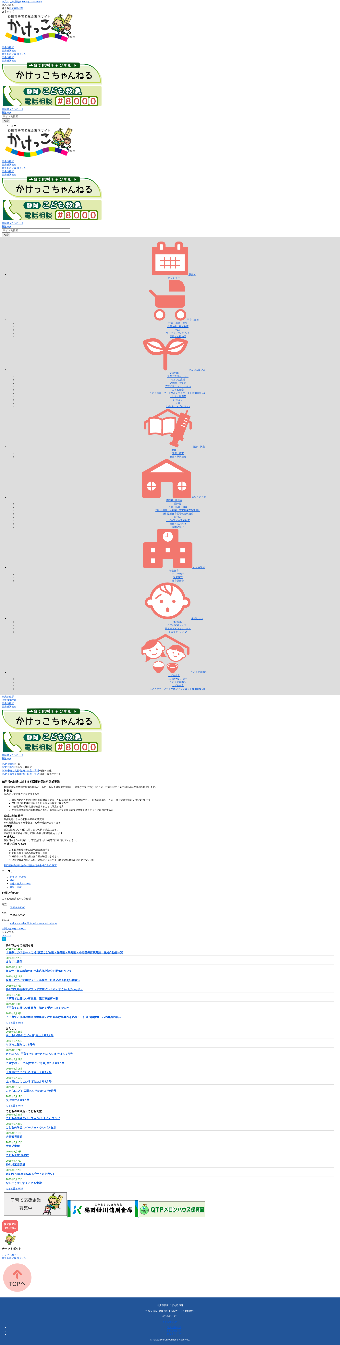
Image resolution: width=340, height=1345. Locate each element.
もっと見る (12, 1022)
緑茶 (20, 8)
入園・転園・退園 (177, 507)
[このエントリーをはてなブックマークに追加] (4, 940)
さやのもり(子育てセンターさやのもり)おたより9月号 (39, 1053)
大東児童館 (13, 1145)
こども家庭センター (177, 625)
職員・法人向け (178, 523)
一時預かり (178, 517)
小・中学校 (178, 574)
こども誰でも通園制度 (178, 520)
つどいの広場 (178, 379)
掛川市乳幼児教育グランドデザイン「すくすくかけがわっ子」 (44, 989)
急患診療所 (8, 47)
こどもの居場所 (178, 396)
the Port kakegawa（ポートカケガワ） (30, 1173)
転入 (178, 329)
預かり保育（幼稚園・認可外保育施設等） (177, 510)
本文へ (5, 1)
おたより (178, 399)
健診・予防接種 (178, 456)
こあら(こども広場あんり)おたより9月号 (31, 1090)
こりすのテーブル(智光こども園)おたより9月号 (35, 1063)
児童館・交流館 (178, 383)
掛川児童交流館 (15, 1164)
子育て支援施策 (178, 336)
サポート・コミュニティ (178, 628)
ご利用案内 (15, 1)
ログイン (21, 54)
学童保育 (178, 577)
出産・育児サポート (20, 883)
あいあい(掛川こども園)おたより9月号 (30, 1035)
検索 (6, 120)
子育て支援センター (177, 376)
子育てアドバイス (177, 631)
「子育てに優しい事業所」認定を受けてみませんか (37, 1007)
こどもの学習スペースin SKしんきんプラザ (33, 1118)
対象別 (11, 764)
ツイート (6, 935)
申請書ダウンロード (12, 109)
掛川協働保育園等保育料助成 (178, 513)
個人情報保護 (174, 1327)
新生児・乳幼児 (18, 877)
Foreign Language (32, 1)
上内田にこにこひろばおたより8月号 (29, 1081)
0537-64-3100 (17, 907)
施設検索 (6, 112)
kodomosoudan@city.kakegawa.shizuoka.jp (33, 923)
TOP (4, 764)
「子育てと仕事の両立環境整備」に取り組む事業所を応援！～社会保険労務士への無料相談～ (64, 1017)
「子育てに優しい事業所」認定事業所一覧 (32, 998)
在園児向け (178, 527)
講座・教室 (178, 453)
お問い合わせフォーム (14, 928)
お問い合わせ (170, 1321)
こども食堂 (178, 389)
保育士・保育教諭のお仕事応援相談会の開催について (39, 970)
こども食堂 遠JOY (17, 1155)
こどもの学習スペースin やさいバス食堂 (31, 1127)
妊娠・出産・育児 (177, 323)
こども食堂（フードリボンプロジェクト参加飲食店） (178, 393)
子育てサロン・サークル (178, 386)
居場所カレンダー (177, 678)
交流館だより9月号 (18, 1100)
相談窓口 (178, 621)
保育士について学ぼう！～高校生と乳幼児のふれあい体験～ (43, 980)
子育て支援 (13, 770)
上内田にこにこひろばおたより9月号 (29, 1072)
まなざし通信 (14, 961)
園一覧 (177, 503)
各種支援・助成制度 (177, 326)
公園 (178, 403)
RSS (20, 1022)
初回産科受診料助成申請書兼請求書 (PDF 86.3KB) (30, 865)
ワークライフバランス (178, 333)
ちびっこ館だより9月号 (20, 1044)
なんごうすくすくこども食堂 (24, 1182)
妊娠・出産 (16, 887)
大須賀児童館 (14, 1136)
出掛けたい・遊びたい (178, 406)
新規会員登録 (9, 54)
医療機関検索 (9, 50)
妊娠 (12, 880)
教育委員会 (178, 580)
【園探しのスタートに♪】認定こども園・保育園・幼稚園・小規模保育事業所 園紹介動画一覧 (64, 952)
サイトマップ (174, 1334)
